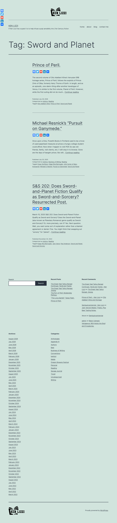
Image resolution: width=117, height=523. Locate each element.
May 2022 (12, 489)
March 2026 (13, 353)
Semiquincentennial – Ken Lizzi (93, 305)
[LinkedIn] (2, 21)
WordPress (104, 510)
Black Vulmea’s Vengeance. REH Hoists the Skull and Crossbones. (93, 323)
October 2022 (14, 474)
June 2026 (12, 345)
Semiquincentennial (96, 316)
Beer (52, 348)
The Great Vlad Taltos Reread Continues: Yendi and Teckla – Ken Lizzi (94, 286)
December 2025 (14, 362)
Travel (53, 374)
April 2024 (12, 421)
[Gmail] (2, 17)
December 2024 (14, 397)
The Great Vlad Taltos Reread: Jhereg (62, 289)
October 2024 (14, 403)
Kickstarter (35, 166)
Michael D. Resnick (46, 166)
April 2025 (12, 386)
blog (95, 27)
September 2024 (15, 406)
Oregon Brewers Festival (60, 362)
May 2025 (12, 383)
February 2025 (14, 392)
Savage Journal (56, 371)
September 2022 (15, 477)
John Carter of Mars (70, 164)
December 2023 (14, 433)
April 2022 (12, 491)
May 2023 (12, 453)
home (82, 27)
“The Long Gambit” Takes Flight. (62, 298)
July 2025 (12, 377)
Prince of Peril (55, 104)
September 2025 (15, 371)
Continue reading (72, 92)
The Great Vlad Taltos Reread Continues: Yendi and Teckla (61, 285)
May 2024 (12, 418)
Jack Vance (56, 244)
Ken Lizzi (13, 26)
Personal (54, 365)
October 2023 (14, 439)
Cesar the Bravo (43, 164)
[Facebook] (2, 10)
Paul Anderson (65, 244)
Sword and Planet (66, 104)
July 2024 (12, 412)
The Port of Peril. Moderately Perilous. (61, 294)
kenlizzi (53, 356)
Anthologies (55, 339)
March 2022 (13, 494)
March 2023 (13, 459)
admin (84, 321)
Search (11, 279)
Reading (51, 101)
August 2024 (13, 409)
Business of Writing (55, 162)
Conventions (55, 353)
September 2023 (15, 442)
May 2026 (12, 348)
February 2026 (14, 356)
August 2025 (13, 374)
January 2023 (14, 465)
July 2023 (12, 447)
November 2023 (14, 436)
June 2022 (12, 486)
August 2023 (13, 444)
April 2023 (12, 456)
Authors (45, 101)
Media (53, 359)
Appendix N (55, 342)
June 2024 (12, 415)
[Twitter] (2, 14)
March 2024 (13, 424)
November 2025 (14, 365)
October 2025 (14, 368)
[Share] (2, 24)
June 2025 (12, 380)
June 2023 (12, 450)
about (89, 27)
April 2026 (12, 350)
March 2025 (13, 389)
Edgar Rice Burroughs (56, 164)
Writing (53, 380)
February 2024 (14, 427)
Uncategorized (56, 377)
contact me (103, 27)
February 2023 (14, 462)
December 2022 (14, 468)
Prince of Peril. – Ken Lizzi (91, 297)
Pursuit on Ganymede (60, 166)
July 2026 (12, 342)
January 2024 (14, 430)
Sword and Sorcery (38, 246)
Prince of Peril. (46, 64)
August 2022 (13, 480)
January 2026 (14, 359)
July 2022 (12, 483)
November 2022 (14, 471)
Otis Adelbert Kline (44, 104)
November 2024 (14, 400)
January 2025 (14, 395)
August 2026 (13, 339)
